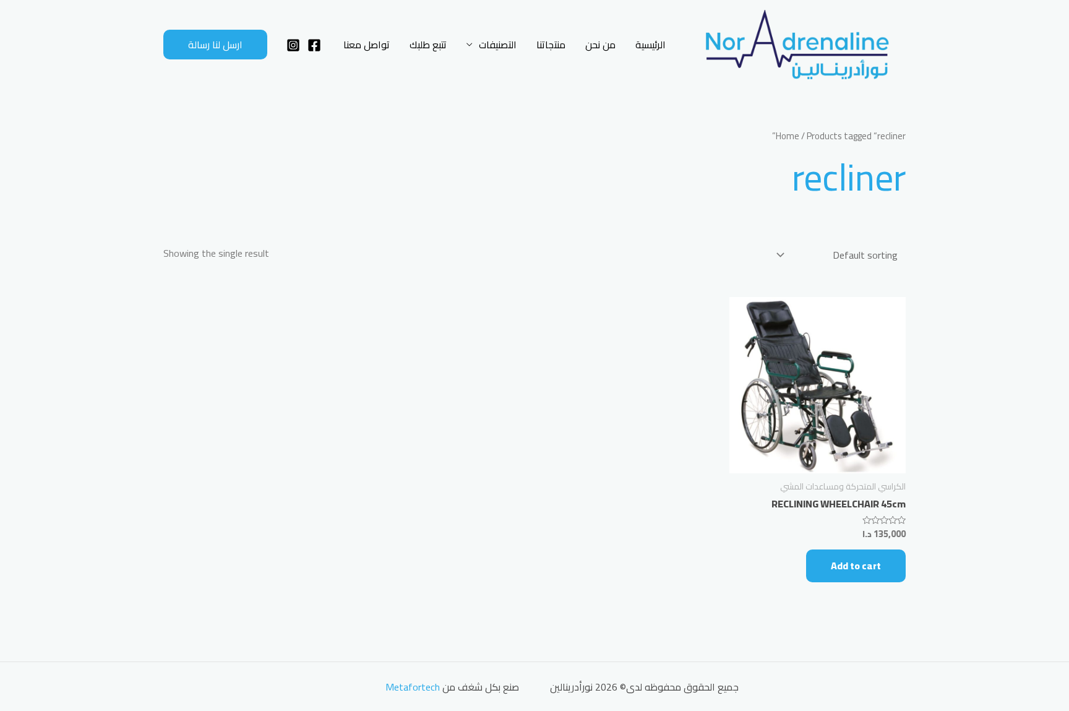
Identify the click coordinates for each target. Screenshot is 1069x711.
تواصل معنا (366, 44)
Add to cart (856, 565)
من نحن (600, 44)
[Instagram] (293, 45)
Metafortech (412, 687)
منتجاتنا (550, 44)
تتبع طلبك (428, 44)
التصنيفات (498, 44)
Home (787, 135)
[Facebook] (314, 45)
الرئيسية (650, 44)
